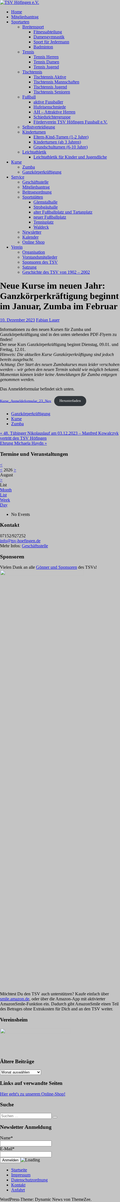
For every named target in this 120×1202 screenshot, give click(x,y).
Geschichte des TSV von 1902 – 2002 (56, 272)
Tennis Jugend (46, 67)
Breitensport (33, 26)
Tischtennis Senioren (51, 92)
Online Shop (33, 242)
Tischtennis (32, 72)
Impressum (20, 1175)
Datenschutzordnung (29, 1180)
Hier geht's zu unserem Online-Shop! (32, 1094)
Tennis (28, 52)
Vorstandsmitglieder (39, 257)
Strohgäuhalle (45, 207)
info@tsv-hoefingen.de (20, 540)
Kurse (16, 162)
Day (4, 505)
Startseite (19, 1170)
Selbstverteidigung (38, 127)
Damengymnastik (48, 36)
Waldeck (41, 227)
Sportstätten (32, 197)
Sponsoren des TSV (40, 262)
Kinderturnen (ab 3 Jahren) (57, 142)
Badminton (43, 46)
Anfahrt (18, 1190)
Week (5, 500)
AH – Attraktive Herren (54, 112)
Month (6, 490)
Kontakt (18, 1185)
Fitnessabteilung (47, 31)
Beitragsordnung (37, 192)
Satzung (29, 267)
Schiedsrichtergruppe (52, 117)
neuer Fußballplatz (49, 217)
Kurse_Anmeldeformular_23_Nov (25, 401)
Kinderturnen (34, 132)
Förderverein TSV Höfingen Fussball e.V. (70, 122)
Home (16, 11)
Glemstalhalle (45, 202)
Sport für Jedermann (51, 41)
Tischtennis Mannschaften (56, 82)
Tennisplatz (43, 222)
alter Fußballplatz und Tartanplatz (62, 212)
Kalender (30, 237)
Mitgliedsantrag (25, 16)
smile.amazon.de (14, 998)
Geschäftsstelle (35, 182)
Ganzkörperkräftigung (41, 172)
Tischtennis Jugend (50, 87)
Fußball (29, 97)
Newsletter (31, 232)
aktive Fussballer (48, 102)
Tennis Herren (46, 57)
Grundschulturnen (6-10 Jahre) (60, 147)
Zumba (28, 167)
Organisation (33, 252)
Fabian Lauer (47, 320)
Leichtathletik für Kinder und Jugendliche (70, 157)
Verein (17, 247)
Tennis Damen (46, 62)
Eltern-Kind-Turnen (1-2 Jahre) (60, 137)
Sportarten (20, 21)
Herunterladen (70, 401)
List (3, 495)
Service (17, 177)
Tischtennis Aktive (49, 77)
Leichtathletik (34, 152)
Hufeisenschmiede (49, 107)
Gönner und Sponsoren (56, 567)
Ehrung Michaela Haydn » (23, 443)
